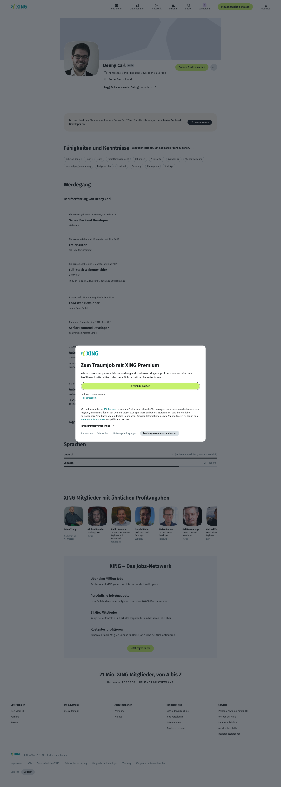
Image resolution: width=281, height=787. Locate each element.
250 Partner (110, 409)
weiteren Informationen (93, 419)
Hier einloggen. (88, 398)
